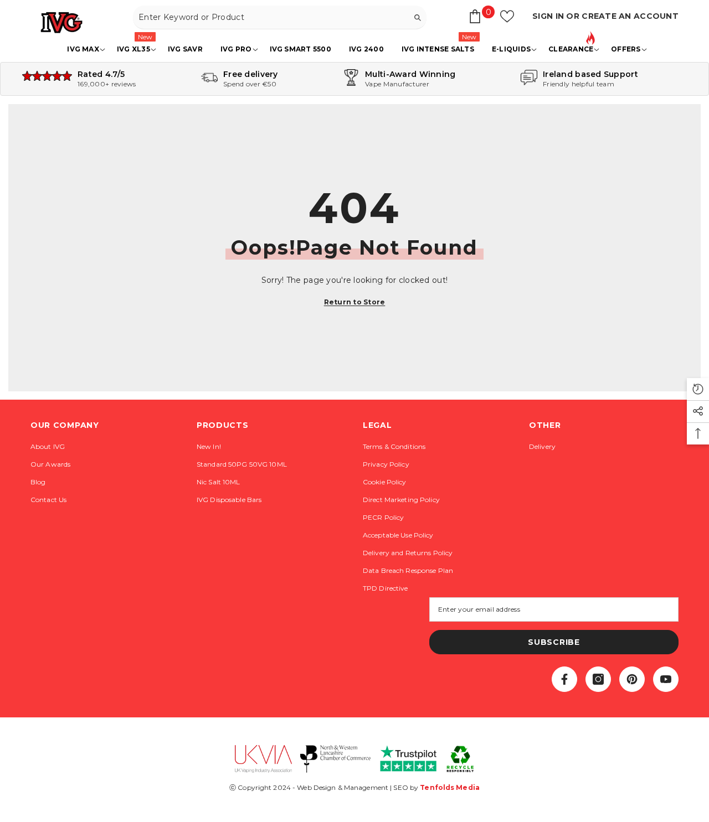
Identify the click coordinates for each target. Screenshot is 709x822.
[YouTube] (666, 679)
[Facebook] (564, 679)
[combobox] (270, 17)
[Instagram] (598, 679)
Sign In (549, 16)
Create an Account (630, 16)
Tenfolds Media (450, 787)
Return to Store (355, 302)
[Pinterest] (632, 679)
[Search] (280, 17)
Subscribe (553, 642)
